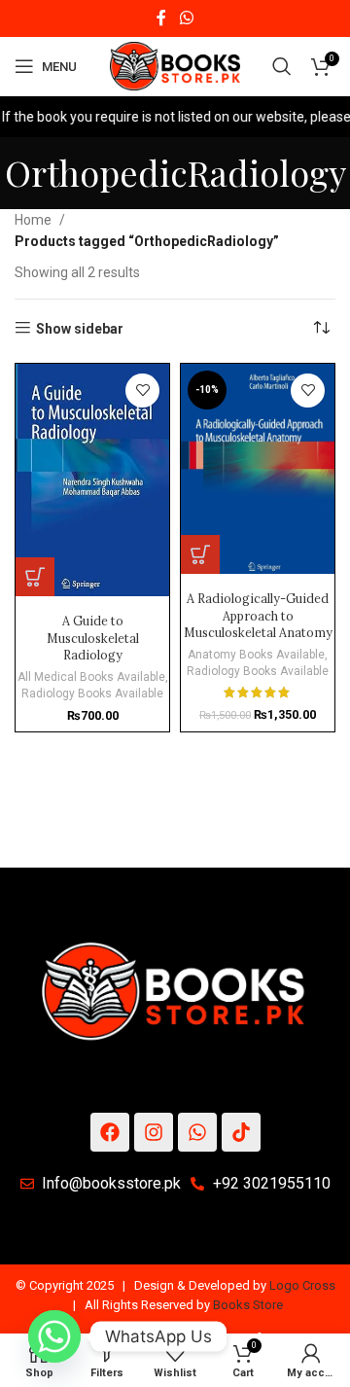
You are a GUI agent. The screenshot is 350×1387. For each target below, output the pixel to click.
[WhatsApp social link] (186, 18)
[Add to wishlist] (142, 390)
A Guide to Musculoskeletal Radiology (93, 637)
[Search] (281, 66)
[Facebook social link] (162, 18)
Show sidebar (79, 329)
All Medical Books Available (91, 677)
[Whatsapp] (197, 1132)
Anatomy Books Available (256, 654)
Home (33, 220)
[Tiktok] (241, 1132)
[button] (35, 576)
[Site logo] (175, 65)
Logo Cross (302, 1285)
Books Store (248, 1305)
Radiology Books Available (92, 693)
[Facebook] (109, 1132)
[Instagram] (153, 1132)
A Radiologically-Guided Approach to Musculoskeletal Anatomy (258, 615)
